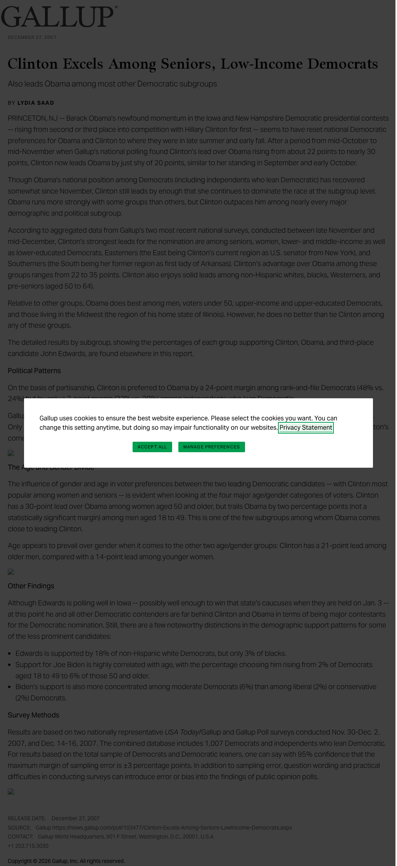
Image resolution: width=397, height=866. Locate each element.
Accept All (152, 446)
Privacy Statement (306, 427)
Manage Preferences (211, 446)
